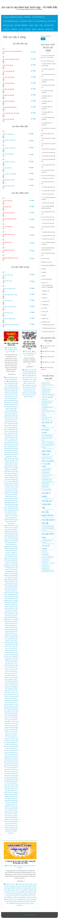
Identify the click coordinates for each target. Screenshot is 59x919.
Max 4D (45, 298)
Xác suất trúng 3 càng (24, 903)
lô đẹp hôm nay (46, 479)
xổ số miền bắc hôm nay (47, 570)
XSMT (41, 25)
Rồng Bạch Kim (45, 486)
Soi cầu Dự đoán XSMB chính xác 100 (48, 529)
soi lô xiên (32, 395)
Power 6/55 (46, 301)
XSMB (31, 25)
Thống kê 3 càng (13, 903)
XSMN (36, 25)
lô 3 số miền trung (8, 300)
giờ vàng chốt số (26, 373)
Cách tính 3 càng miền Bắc (23, 888)
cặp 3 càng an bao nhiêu (11, 450)
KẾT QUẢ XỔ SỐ (49, 25)
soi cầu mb (45, 554)
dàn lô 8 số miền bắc (8, 154)
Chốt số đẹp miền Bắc (47, 402)
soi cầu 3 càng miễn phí (11, 683)
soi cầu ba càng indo (12, 775)
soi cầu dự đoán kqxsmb (47, 526)
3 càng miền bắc (7, 168)
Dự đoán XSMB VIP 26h (47, 435)
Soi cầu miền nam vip (40, 21)
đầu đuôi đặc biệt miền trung (11, 324)
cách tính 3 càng (10, 425)
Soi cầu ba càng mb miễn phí (15, 901)
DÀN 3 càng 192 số (29, 890)
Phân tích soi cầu (8, 25)
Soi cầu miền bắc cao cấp (10, 21)
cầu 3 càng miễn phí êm (11, 506)
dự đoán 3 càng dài (10, 591)
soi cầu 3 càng (14, 635)
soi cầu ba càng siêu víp (47, 504)
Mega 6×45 (46, 291)
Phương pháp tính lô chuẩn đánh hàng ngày (47, 483)
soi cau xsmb (46, 489)
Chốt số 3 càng (20, 890)
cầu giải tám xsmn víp (49, 235)
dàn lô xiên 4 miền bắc (9, 148)
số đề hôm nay (45, 565)
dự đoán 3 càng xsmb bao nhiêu (11, 625)
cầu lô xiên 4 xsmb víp (49, 156)
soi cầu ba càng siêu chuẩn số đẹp (11, 792)
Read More (11, 374)
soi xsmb (52, 562)
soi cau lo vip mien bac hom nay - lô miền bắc (11, 349)
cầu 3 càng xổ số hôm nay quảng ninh (10, 544)
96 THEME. (32, 915)
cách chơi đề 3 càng (24, 886)
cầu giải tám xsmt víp (49, 190)
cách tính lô (44, 404)
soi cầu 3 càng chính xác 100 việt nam (11, 644)
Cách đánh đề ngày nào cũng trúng (48, 412)
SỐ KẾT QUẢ (49, 29)
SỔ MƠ (34, 29)
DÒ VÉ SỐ (27, 29)
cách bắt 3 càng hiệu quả (29, 371)
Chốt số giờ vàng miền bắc (48, 394)
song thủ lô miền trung (9, 318)
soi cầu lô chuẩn (31, 393)
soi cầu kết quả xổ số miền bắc (47, 541)
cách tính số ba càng (12, 443)
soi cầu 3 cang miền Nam (18, 899)
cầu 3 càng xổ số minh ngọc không (11, 562)
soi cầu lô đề (44, 551)
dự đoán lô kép (47, 424)
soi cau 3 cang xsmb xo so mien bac (10, 737)
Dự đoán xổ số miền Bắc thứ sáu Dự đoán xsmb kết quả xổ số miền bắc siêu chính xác (48, 445)
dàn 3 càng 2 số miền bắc (10, 174)
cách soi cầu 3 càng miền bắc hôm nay (11, 423)
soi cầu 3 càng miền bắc (18, 897)
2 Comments (29, 396)
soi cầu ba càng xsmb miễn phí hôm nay (11, 829)
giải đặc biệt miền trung (9, 306)
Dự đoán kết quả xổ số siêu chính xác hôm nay (47, 418)
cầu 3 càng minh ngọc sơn (11, 510)
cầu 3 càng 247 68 (11, 483)
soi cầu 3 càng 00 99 (10, 637)
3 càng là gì (20, 884)
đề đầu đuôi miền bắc (9, 180)
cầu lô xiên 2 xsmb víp (49, 149)
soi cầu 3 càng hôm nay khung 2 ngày (11, 675)
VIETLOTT (6, 29)
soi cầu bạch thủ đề (30, 387)
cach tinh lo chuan (46, 391)
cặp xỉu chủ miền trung (9, 288)
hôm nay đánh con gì (47, 457)
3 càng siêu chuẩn (14, 886)
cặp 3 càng (7, 446)
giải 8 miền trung (7, 281)
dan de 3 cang (17, 892)
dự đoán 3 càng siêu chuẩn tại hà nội (11, 612)
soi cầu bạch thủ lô (28, 389)
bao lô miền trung (7, 312)
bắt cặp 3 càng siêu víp (11, 391)
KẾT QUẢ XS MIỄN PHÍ (21, 25)
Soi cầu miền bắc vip (38, 17)
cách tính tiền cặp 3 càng (11, 444)
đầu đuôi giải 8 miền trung (10, 294)
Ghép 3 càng (27, 894)
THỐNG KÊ (14, 29)
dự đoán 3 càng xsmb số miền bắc (10, 633)
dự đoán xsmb (45, 431)
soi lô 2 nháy (25, 395)
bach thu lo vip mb (45, 383)
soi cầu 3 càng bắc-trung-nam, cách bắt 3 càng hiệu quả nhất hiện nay (29, 344)
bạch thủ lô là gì (46, 389)
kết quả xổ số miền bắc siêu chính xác (47, 475)
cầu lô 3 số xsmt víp (48, 194)
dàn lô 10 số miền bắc (8, 186)
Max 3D (45, 294)
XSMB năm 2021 (45, 568)
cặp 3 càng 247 (14, 448)
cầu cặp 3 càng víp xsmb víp (11, 344)
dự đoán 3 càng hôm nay (16, 894)
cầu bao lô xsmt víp (48, 178)
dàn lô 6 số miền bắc (8, 134)
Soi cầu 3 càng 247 (21, 895)
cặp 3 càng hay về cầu (12, 477)
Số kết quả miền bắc (48, 324)
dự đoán (44, 415)
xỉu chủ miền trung (8, 275)
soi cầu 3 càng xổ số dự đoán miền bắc (11, 710)
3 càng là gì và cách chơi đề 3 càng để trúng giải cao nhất (20, 862)
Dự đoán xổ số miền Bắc (47, 439)
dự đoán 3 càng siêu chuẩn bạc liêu (11, 606)
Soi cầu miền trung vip (26, 21)
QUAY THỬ (41, 29)
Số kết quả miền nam (49, 331)
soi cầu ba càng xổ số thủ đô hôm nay (11, 817)
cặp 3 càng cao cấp (9, 452)
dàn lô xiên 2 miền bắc (9, 140)
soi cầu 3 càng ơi (9, 685)
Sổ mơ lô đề (51, 21)
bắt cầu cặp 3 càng (10, 393)
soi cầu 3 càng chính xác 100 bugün (11, 639)
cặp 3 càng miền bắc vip (11, 479)
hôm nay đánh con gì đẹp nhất (48, 464)
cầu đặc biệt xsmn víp (49, 232)
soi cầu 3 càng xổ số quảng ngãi (11, 715)
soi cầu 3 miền (46, 495)
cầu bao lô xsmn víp (48, 223)
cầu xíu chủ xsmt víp (48, 203)
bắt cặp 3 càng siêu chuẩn (11, 389)
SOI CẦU (20, 29)
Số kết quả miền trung (49, 328)
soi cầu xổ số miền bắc (47, 557)
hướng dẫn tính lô (46, 469)
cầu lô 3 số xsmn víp (48, 239)
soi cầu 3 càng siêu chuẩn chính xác (11, 688)
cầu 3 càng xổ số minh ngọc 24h (11, 550)
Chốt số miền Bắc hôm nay (47, 398)
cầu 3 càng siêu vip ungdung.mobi (10, 523)
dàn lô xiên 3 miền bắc (9, 162)
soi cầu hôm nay (48, 535)
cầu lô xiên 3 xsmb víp (49, 152)
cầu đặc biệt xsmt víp (49, 187)
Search (43, 38)
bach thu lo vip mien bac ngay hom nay (47, 386)
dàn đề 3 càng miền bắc (27, 892)
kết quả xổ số (45, 472)
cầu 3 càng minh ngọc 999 (11, 508)
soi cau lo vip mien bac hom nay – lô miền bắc (30, 7)
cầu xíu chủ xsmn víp (48, 220)
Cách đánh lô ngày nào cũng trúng (47, 408)
